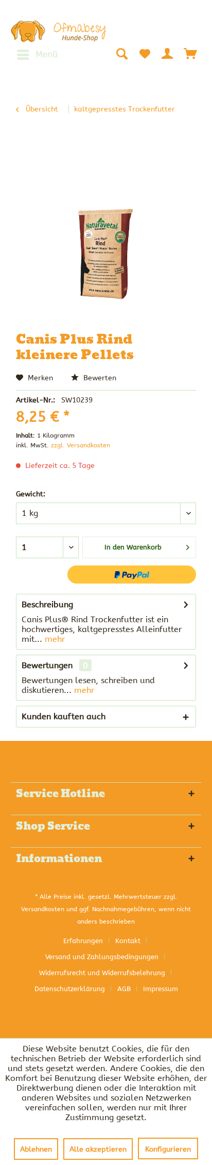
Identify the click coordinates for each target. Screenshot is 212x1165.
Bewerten (98, 378)
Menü (47, 54)
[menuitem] (37, 54)
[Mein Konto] (167, 53)
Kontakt (127, 941)
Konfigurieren (168, 1149)
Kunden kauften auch (63, 716)
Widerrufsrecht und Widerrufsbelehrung (102, 973)
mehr (53, 639)
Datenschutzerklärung (69, 989)
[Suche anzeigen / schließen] (121, 53)
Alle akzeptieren (98, 1149)
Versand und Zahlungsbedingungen (101, 957)
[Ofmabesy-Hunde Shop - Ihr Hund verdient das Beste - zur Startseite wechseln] (58, 31)
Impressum (160, 989)
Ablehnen (36, 1149)
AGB (124, 989)
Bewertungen (47, 665)
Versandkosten (42, 909)
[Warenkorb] (191, 53)
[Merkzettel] (144, 53)
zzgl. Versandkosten (80, 445)
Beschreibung (47, 604)
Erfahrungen (83, 941)
